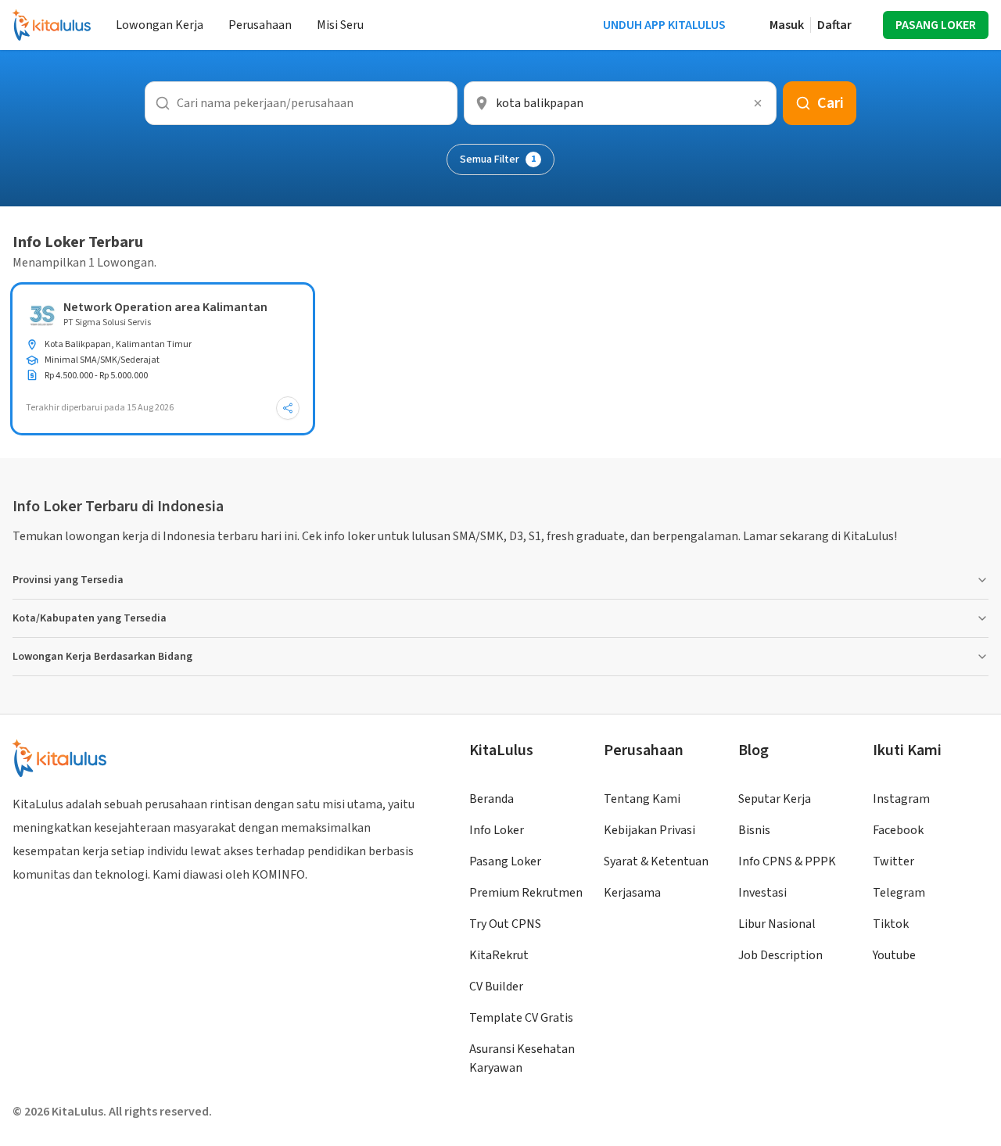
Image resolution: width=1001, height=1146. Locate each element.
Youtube (894, 955)
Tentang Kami (642, 799)
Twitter (893, 861)
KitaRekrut (499, 955)
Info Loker (496, 830)
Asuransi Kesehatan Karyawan (522, 1058)
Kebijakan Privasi (649, 830)
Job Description (780, 955)
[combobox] (620, 103)
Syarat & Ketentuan (656, 861)
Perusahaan (260, 25)
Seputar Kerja (774, 799)
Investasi (762, 892)
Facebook (898, 830)
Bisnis (754, 830)
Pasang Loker (505, 861)
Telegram (899, 892)
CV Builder (496, 986)
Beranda (491, 799)
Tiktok (891, 924)
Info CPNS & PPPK (787, 861)
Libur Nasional (777, 924)
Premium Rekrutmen (526, 892)
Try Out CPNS (505, 924)
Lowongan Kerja (159, 25)
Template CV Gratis (521, 1017)
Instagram (901, 799)
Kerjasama (632, 892)
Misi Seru (340, 25)
